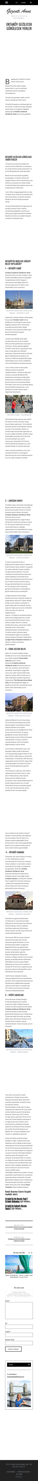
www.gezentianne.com (20, 1464)
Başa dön (18, 1476)
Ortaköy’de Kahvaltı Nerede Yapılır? (16, 1207)
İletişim (19, 1474)
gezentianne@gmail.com (15, 1377)
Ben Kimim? (11, 1471)
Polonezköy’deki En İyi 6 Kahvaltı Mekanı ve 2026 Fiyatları (19, 1227)
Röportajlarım (23, 1471)
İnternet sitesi (9, 1339)
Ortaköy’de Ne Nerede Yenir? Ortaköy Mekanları (16, 1200)
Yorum (7, 1301)
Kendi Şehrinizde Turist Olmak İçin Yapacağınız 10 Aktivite (19, 1276)
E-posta (8, 1331)
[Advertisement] (19, 56)
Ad (6, 1323)
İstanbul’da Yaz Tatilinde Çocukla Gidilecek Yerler (19, 1239)
